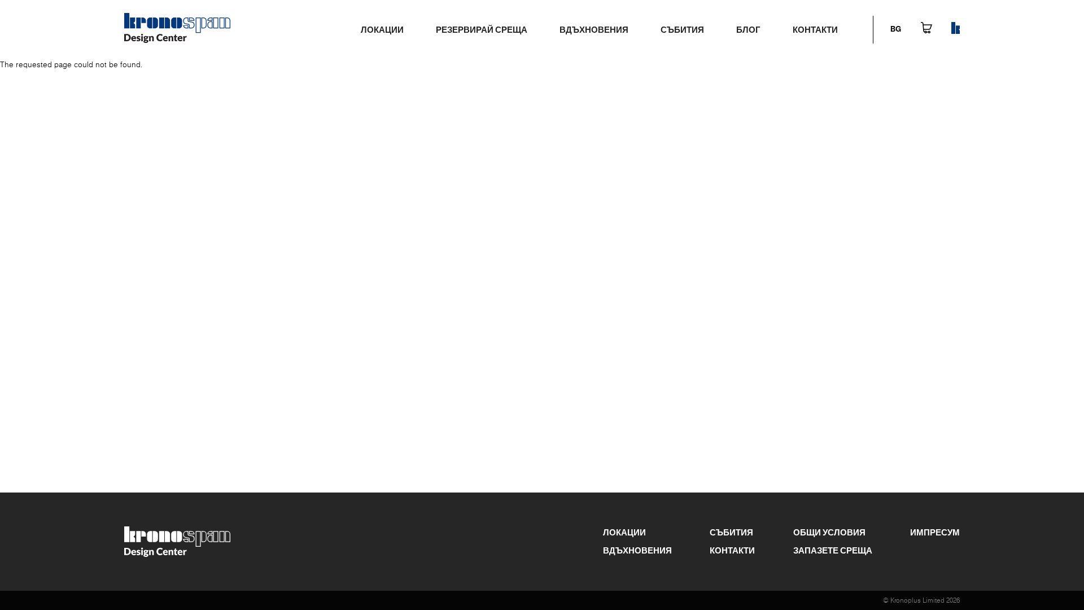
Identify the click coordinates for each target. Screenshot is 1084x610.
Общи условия (829, 532)
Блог (748, 29)
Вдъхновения (594, 29)
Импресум (935, 532)
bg (895, 29)
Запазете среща (832, 550)
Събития (682, 29)
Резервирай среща (481, 29)
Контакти (815, 29)
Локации (382, 29)
